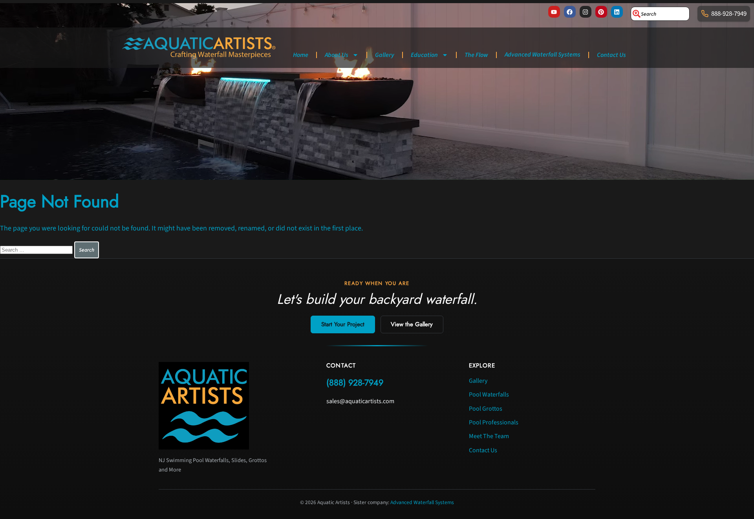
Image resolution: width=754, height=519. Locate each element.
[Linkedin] (617, 12)
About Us (336, 55)
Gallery (384, 55)
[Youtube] (554, 12)
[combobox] (660, 14)
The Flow (476, 55)
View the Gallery (412, 324)
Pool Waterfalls (489, 394)
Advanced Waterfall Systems (542, 54)
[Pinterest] (601, 12)
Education (424, 55)
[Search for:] (37, 249)
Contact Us (611, 55)
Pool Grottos (485, 408)
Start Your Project (342, 324)
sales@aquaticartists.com (360, 401)
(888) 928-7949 (354, 382)
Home (300, 55)
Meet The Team (489, 436)
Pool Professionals (493, 422)
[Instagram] (585, 12)
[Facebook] (570, 12)
